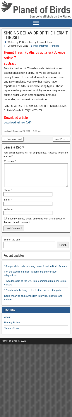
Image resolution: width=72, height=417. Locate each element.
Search (62, 245)
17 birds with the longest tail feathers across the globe (33, 290)
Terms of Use (11, 328)
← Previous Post (13, 139)
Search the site (12, 239)
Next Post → (61, 139)
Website (8, 209)
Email (8, 199)
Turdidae (54, 45)
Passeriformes (41, 45)
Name (8, 190)
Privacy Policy (12, 322)
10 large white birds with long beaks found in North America (35, 266)
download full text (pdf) (18, 122)
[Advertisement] (36, 380)
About (7, 317)
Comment (10, 161)
